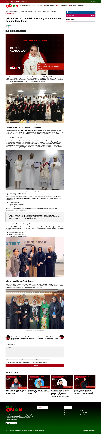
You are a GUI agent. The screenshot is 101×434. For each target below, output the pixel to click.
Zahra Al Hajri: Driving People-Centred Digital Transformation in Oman (38, 391)
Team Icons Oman (14, 25)
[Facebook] (89, 1)
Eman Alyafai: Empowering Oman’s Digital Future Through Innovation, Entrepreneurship (84, 391)
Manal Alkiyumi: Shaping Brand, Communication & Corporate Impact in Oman (16, 391)
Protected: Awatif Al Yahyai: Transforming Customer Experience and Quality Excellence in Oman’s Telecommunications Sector (60, 393)
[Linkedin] (91, 1)
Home (7, 11)
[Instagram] (94, 1)
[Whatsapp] (93, 1)
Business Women (14, 11)
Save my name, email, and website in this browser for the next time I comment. (27, 362)
